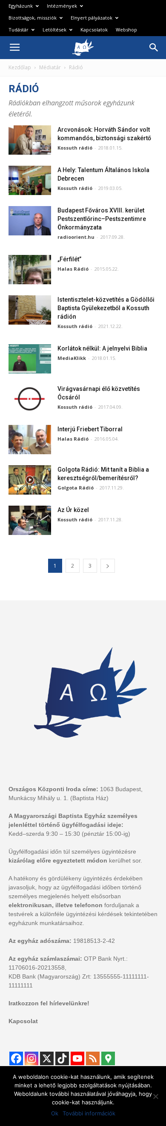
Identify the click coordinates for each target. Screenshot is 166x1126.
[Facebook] (16, 1058)
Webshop (126, 29)
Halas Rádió (73, 269)
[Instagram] (31, 1058)
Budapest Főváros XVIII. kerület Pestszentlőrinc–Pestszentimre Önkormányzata (101, 219)
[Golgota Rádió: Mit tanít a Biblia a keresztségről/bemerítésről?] (30, 480)
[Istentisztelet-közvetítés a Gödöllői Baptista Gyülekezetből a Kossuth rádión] (30, 310)
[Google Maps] (108, 1058)
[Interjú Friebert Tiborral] (30, 439)
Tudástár (19, 29)
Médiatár (50, 67)
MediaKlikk (71, 358)
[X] (47, 1058)
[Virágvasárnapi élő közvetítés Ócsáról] (30, 399)
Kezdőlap (20, 67)
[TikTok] (62, 1058)
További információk (89, 1113)
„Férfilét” (69, 259)
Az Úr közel (73, 509)
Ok (54, 1113)
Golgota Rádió (75, 487)
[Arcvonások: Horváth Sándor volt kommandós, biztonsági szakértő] (30, 140)
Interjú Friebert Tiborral (90, 429)
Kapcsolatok (94, 29)
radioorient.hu (75, 237)
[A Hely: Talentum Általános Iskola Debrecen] (30, 180)
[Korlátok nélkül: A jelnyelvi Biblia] (30, 358)
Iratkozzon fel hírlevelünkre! (49, 1003)
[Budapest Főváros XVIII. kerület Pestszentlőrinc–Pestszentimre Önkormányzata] (30, 220)
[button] (154, 47)
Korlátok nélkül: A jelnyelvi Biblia (102, 348)
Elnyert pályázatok (91, 17)
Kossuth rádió (74, 147)
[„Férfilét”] (30, 269)
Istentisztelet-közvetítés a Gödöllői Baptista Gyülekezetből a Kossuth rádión (106, 308)
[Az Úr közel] (30, 520)
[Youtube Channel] (77, 1058)
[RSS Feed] (93, 1058)
